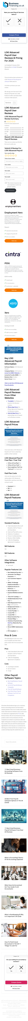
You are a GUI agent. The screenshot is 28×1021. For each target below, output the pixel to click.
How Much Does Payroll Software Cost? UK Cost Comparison (14, 693)
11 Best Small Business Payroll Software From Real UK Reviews (14, 830)
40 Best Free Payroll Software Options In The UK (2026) (14, 801)
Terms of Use (16, 1006)
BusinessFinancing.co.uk (14, 5)
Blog (4, 1005)
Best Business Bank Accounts (9, 1000)
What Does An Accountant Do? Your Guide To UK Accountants (13, 887)
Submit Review (10, 190)
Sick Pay (10, 623)
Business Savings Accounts (19, 1002)
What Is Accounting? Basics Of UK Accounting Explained (14, 858)
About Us (9, 1005)
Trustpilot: (11, 401)
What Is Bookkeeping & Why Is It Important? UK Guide (14, 915)
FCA (19, 713)
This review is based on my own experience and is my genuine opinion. (14, 184)
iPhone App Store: (13, 407)
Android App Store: (13, 413)
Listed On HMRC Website (12, 373)
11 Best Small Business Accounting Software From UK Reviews (13, 771)
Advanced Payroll (12, 79)
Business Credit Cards (14, 1003)
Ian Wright (13, 67)
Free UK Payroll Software (14, 689)
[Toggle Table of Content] (13, 102)
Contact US (16, 1005)
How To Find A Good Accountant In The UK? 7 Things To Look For (13, 944)
